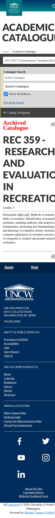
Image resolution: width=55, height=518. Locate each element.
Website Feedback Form (33, 496)
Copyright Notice (33, 492)
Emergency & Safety (16, 339)
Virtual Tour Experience (18, 425)
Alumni (8, 390)
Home (5, 51)
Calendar (9, 378)
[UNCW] (14, 8)
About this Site (33, 488)
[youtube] (26, 457)
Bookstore (10, 382)
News (7, 374)
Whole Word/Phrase (20, 94)
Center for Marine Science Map (22, 421)
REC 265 (23, 214)
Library (8, 386)
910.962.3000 (12, 321)
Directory (10, 394)
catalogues (14, 504)
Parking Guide (12, 417)
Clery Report (11, 351)
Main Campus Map (15, 413)
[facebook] (26, 441)
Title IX (8, 355)
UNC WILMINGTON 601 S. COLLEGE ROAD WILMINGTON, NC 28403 (20, 311)
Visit (34, 267)
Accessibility (11, 343)
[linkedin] (26, 474)
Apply (9, 267)
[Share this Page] (53, 124)
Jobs (6, 347)
